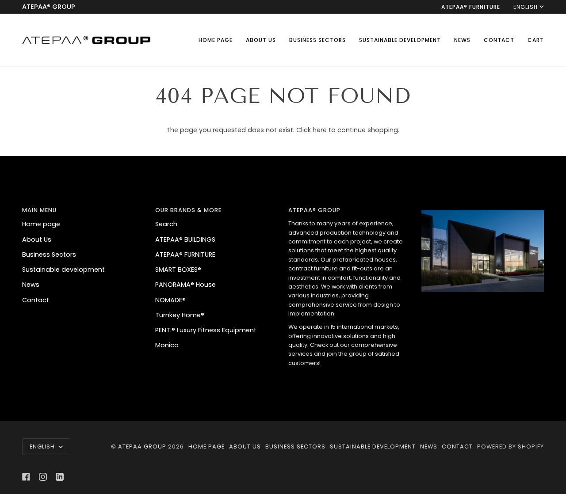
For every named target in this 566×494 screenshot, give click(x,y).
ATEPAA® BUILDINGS (185, 239)
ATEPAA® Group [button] (314, 210)
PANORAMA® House (185, 284)
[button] (317, 40)
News (30, 284)
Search (166, 224)
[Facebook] (26, 477)
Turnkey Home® (179, 315)
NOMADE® (170, 300)
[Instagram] (43, 477)
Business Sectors (49, 254)
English (525, 7)
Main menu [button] (39, 210)
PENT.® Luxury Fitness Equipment (205, 330)
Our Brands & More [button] (188, 210)
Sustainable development (63, 269)
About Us (36, 239)
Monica (167, 345)
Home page (41, 224)
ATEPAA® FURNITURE (185, 254)
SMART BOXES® (178, 269)
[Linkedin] (60, 477)
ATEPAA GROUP (143, 446)
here (320, 129)
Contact (35, 300)
